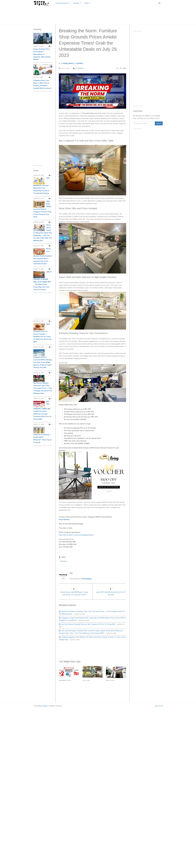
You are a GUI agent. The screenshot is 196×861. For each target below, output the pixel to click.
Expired (79, 63)
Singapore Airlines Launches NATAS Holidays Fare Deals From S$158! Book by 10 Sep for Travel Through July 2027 (42, 362)
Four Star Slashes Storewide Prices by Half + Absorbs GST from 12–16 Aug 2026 (88, 624)
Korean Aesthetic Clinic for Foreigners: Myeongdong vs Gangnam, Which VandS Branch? (41, 54)
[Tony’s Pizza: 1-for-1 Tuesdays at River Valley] (116, 672)
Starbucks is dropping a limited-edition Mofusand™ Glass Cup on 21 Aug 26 (42, 438)
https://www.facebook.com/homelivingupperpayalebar (76, 535)
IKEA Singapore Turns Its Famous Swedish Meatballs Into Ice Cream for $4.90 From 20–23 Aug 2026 (42, 333)
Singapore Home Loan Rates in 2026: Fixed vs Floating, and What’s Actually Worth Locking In (42, 84)
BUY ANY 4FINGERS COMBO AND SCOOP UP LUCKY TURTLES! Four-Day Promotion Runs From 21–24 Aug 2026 (42, 410)
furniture (64, 561)
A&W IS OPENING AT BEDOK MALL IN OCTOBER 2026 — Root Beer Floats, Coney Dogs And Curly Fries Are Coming (42, 280)
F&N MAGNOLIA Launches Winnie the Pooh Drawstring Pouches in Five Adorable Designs (41, 185)
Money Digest (43, 706)
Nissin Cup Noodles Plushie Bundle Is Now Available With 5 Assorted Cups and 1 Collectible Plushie (42, 256)
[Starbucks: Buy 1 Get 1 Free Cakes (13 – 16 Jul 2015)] (92, 672)
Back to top (159, 706)
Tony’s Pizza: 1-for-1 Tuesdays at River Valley (114, 685)
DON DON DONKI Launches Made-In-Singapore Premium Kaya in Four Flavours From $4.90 (42, 209)
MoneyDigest (68, 63)
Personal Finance (61, 3)
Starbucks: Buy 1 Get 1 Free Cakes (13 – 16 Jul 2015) (92, 685)
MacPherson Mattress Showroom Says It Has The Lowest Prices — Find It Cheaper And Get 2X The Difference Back (42, 388)
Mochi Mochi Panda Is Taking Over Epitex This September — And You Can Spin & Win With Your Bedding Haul (42, 232)
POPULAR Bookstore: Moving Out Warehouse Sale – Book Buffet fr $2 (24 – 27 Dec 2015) (69, 687)
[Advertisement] (98, 15)
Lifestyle (76, 3)
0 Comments (80, 68)
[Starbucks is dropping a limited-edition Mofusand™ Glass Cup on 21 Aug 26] (39, 430)
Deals (86, 3)
